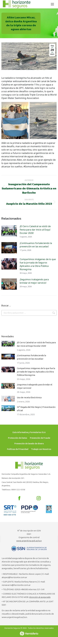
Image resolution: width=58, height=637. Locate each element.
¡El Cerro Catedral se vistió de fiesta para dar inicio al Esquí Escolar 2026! (35, 230)
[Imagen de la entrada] (9, 231)
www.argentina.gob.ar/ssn (29, 541)
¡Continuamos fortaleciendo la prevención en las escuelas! (36, 245)
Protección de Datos (17, 438)
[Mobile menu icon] (52, 4)
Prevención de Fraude (40, 438)
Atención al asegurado (40, 597)
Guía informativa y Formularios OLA (29, 432)
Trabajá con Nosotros (41, 449)
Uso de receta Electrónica (29, 397)
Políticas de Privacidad (17, 449)
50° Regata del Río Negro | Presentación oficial (36, 409)
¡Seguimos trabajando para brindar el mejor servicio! (34, 281)
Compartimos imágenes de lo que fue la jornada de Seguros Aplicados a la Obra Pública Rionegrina (38, 264)
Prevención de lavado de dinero (29, 443)
